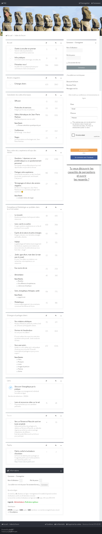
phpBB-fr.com (12, 532)
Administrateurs (19, 502)
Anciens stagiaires (13, 77)
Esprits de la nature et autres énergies (28, 232)
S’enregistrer (20, 476)
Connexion (11, 476)
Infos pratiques (20, 57)
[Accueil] (7, 14)
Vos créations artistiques (23, 321)
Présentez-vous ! (21, 64)
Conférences (19, 130)
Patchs (9, 445)
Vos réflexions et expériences (26, 283)
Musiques (21, 362)
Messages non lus (72, 88)
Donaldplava (14, 512)
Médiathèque (19, 302)
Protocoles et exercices (23, 107)
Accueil (9, 42)
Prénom (73, 113)
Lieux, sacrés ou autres (23, 224)
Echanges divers (20, 83)
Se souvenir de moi (33, 485)
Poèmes (20, 369)
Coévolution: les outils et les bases (19, 94)
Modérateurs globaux (31, 502)
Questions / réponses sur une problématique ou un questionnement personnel (28, 160)
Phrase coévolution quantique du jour (29, 125)
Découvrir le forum (72, 82)
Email (72, 104)
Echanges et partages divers (17, 315)
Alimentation (19, 274)
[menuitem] (3, 3)
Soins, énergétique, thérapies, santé (27, 290)
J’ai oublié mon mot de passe (17, 485)
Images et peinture (23, 367)
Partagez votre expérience (24, 172)
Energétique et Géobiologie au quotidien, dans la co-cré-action (23, 208)
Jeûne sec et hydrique (24, 286)
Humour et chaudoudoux (23, 330)
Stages (17, 137)
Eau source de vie (21, 268)
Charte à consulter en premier (25, 48)
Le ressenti (18, 215)
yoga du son (21, 297)
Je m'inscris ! (84, 150)
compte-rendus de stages (26, 198)
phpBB (11, 530)
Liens (9, 380)
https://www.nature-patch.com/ (25, 462)
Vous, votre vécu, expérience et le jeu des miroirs (21, 151)
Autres (20, 371)
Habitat (17, 241)
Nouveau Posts (71, 85)
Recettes (20, 281)
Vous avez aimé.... (21, 345)
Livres (20, 364)
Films (19, 359)
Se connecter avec (84, 157)
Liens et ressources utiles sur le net (27, 402)
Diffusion (18, 100)
